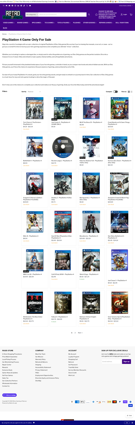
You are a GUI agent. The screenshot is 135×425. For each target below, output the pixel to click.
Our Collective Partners (10, 381)
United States (125, 5)
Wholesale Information (9, 383)
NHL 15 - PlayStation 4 (30, 236)
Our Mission (39, 357)
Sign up (126, 361)
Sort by (24, 91)
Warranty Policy (40, 359)
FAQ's (37, 373)
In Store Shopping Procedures (12, 354)
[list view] (131, 91)
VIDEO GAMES (8, 23)
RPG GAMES (36, 23)
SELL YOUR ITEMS (122, 23)
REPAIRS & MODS (105, 23)
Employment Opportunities (44, 375)
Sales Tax (5, 378)
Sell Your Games (7, 375)
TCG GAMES (49, 23)
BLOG (5, 28)
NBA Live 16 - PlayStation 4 (32, 274)
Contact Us (6, 386)
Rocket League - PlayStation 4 (61, 161)
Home (4, 34)
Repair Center (6, 365)
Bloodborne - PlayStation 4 (89, 236)
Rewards (5, 367)
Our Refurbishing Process (10, 362)
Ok (127, 423)
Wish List (71, 375)
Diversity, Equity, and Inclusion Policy (47, 378)
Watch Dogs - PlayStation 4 (89, 274)
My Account (72, 354)
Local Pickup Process (9, 359)
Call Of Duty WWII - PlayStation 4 (62, 274)
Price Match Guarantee (9, 357)
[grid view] (129, 91)
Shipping (38, 365)
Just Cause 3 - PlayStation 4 (117, 280)
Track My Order (73, 367)
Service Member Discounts (77, 370)
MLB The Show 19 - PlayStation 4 (91, 122)
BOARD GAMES (22, 23)
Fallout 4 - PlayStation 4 (59, 317)
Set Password (72, 365)
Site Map (38, 381)
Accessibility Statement (43, 367)
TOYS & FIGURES (63, 23)
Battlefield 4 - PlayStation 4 (32, 161)
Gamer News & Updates (10, 373)
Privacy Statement (41, 370)
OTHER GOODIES (89, 23)
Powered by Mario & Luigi (9, 403)
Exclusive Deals (7, 370)
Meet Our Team (40, 354)
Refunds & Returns (41, 362)
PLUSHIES (76, 23)
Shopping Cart (73, 359)
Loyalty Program (73, 357)
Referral (71, 362)
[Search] (89, 14)
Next (80, 333)
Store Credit (72, 373)
